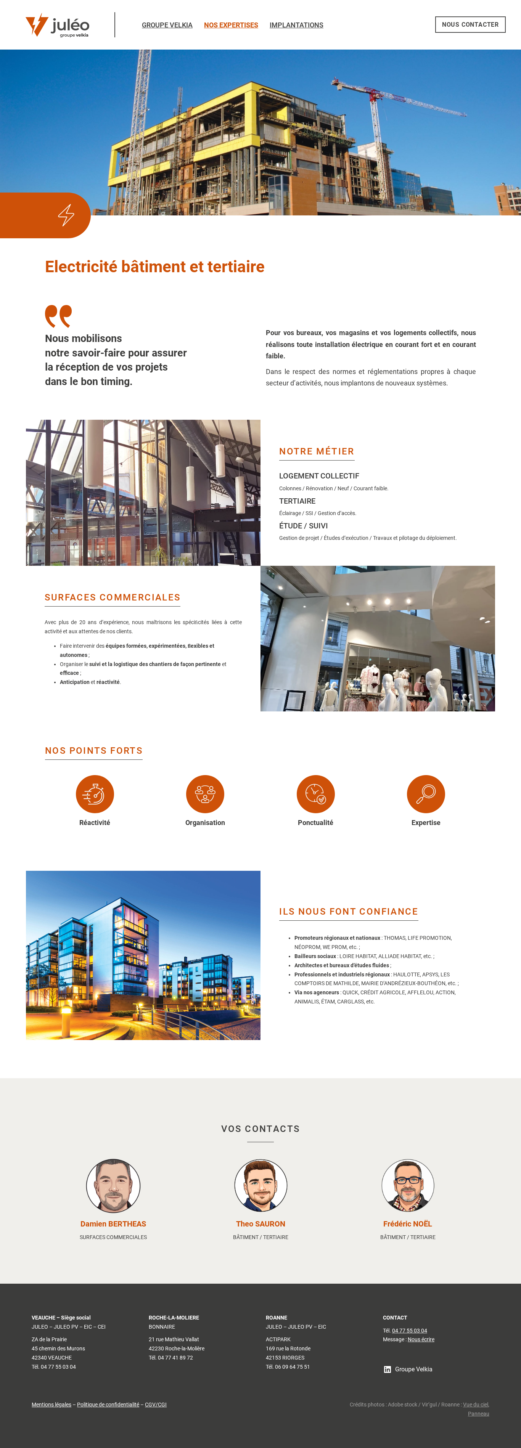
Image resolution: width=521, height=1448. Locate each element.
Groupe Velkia (167, 25)
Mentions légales (51, 1404)
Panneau (478, 1414)
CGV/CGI (156, 1404)
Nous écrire (421, 1339)
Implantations (296, 25)
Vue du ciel (475, 1404)
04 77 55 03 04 (409, 1331)
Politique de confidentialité (108, 1404)
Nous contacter (470, 24)
